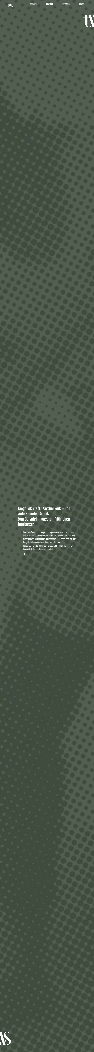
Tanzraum (49, 3)
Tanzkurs (33, 3)
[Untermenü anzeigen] (31, 7)
